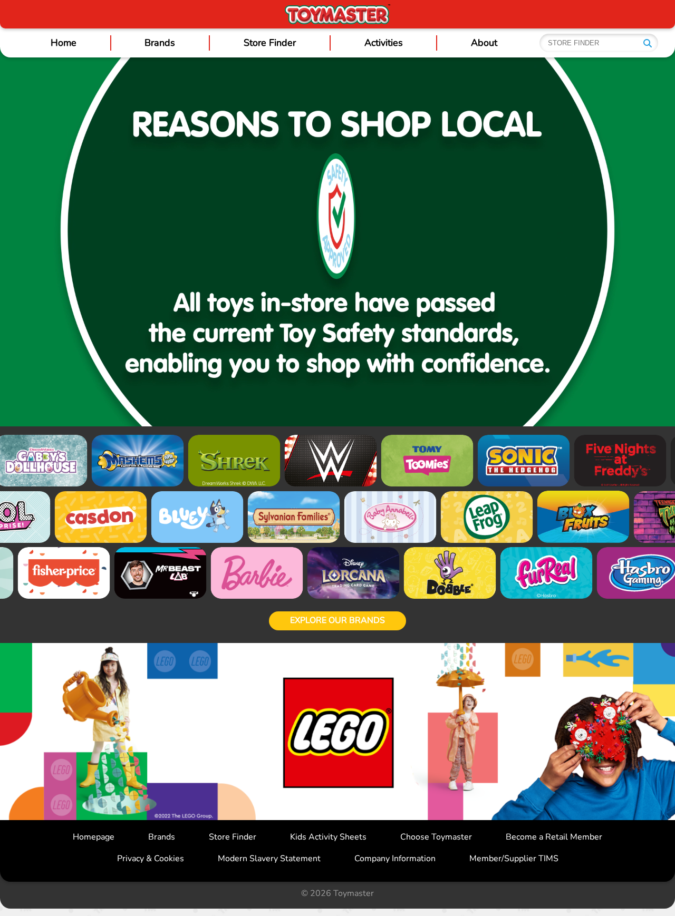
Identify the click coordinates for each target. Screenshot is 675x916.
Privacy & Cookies (150, 858)
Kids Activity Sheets (328, 837)
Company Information (395, 858)
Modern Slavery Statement (269, 858)
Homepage (93, 837)
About (484, 42)
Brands (159, 42)
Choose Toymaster (436, 837)
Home (63, 42)
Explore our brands (337, 620)
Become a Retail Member (554, 837)
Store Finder (270, 42)
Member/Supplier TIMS (513, 858)
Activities (383, 42)
